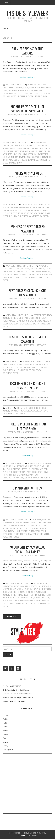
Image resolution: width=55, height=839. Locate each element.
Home (6, 2)
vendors (45, 96)
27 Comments (41, 345)
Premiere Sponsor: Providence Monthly (17, 694)
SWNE (4, 96)
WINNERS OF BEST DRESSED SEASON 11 (27, 228)
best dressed (25, 268)
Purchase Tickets (17, 472)
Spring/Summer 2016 (9, 93)
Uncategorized (23, 142)
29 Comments (41, 298)
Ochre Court (45, 597)
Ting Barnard (22, 96)
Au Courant (29, 589)
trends (45, 277)
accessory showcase (44, 463)
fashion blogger (34, 87)
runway (23, 213)
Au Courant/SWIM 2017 (12, 686)
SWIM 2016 (47, 93)
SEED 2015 (30, 213)
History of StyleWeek (27, 173)
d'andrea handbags (14, 525)
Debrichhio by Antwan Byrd (37, 592)
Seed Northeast (39, 213)
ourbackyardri (31, 210)
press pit (5, 600)
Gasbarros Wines (37, 469)
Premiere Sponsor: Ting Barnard (27, 51)
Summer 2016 (38, 93)
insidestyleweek (26, 57)
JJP (33, 271)
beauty (39, 84)
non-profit (18, 90)
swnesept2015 (14, 277)
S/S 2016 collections (44, 321)
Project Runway (42, 210)
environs (13, 148)
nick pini (11, 157)
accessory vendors (37, 204)
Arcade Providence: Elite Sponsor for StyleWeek (27, 108)
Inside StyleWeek (27, 13)
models (31, 597)
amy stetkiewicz (8, 466)
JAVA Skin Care (14, 528)
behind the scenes (14, 268)
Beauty (8, 84)
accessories (46, 519)
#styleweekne (32, 84)
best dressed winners (37, 268)
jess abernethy (39, 151)
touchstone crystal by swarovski (25, 534)
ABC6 (45, 583)
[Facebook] (11, 668)
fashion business (8, 210)
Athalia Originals (18, 589)
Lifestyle (19, 84)
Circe (42, 466)
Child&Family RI (22, 592)
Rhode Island (38, 90)
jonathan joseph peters (42, 271)
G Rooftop (16, 469)
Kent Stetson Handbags (20, 597)
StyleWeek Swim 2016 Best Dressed (16, 690)
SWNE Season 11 (38, 370)
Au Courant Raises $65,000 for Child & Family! (27, 549)
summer (31, 93)
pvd (32, 90)
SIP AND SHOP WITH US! (27, 488)
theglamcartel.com (37, 531)
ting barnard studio (35, 96)
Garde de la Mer (26, 469)
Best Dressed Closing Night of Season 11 (27, 292)
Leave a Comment (39, 57)
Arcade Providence (17, 145)
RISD (49, 157)
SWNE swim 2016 (12, 96)
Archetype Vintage (45, 586)
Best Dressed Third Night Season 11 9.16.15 (27, 385)
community (11, 87)
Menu (5, 28)
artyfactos (34, 522)
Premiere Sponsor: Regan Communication (18, 697)
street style (32, 274)
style (18, 93)
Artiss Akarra (7, 589)
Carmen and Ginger (40, 145)
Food (5, 738)
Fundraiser (20, 595)
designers (19, 87)
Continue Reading (27, 77)
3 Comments (41, 391)
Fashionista (23, 835)
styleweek (24, 93)
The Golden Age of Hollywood (17, 603)
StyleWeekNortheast (40, 160)
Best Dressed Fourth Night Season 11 (27, 339)
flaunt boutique (40, 148)
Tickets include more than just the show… (27, 426)
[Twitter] (5, 668)
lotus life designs (29, 528)
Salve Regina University (25, 600)
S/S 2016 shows (16, 274)
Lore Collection (27, 154)
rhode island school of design (37, 157)
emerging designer (25, 207)
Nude (16, 157)
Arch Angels (29, 145)
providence (26, 90)
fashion (25, 87)
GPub (45, 469)
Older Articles (12, 616)
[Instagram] (18, 668)
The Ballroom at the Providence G (30, 277)
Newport (37, 597)
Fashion (13, 84)
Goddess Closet (19, 151)
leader (5, 90)
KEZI (21, 528)
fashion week (39, 364)
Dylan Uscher (25, 525)
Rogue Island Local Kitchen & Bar (14, 160)
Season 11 (25, 274)
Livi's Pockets (17, 154)
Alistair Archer (8, 586)
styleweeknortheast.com (11, 478)
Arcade (5, 268)
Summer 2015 (31, 324)
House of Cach (29, 151)
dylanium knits (36, 525)
